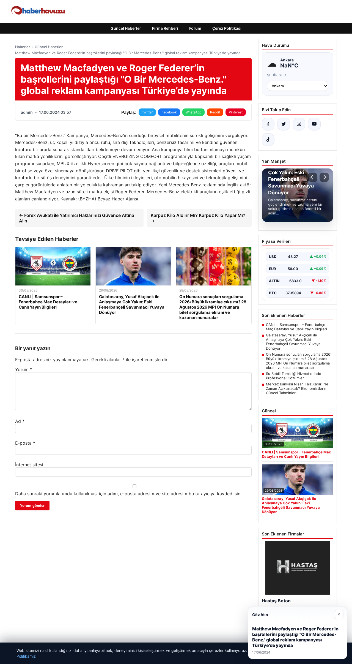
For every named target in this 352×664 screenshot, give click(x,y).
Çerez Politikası (226, 28)
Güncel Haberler (126, 28)
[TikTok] (268, 139)
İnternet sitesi (29, 464)
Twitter (147, 112)
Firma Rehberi (165, 28)
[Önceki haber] (312, 177)
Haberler (22, 47)
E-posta (25, 443)
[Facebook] (268, 124)
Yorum (23, 369)
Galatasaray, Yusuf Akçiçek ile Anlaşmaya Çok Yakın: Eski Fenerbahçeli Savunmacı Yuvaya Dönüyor (293, 341)
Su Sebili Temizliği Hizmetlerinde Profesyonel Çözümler (293, 375)
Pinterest (236, 112)
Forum (195, 28)
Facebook (169, 112)
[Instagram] (299, 124)
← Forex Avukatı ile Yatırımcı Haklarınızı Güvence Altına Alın (76, 218)
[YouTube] (314, 124)
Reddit (215, 112)
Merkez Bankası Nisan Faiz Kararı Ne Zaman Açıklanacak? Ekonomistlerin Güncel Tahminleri (297, 388)
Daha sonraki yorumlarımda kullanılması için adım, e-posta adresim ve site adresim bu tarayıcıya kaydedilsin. (128, 493)
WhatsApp (193, 112)
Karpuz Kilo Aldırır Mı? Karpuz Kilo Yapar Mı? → (198, 218)
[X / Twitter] (283, 124)
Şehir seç (277, 75)
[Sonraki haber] (324, 177)
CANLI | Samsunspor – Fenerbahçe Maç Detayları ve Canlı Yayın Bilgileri (296, 326)
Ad (19, 421)
